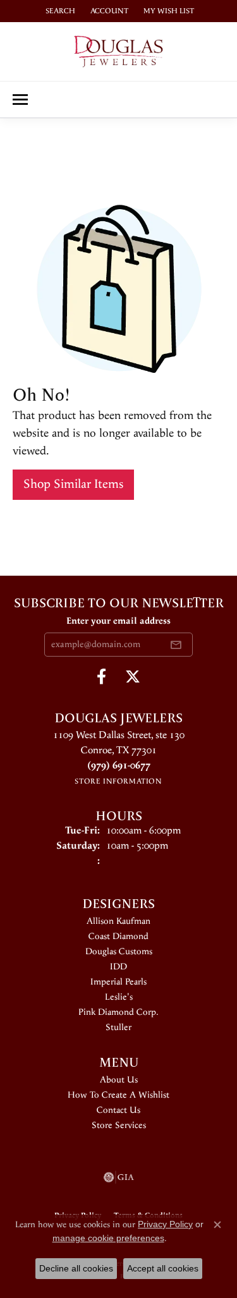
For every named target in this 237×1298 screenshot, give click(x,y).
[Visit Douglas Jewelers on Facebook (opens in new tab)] (101, 676)
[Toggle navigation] (20, 100)
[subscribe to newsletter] (175, 644)
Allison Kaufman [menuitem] (118, 921)
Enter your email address (118, 621)
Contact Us (118, 1110)
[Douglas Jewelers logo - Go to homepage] (118, 51)
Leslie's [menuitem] (119, 997)
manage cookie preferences (108, 1238)
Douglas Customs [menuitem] (118, 951)
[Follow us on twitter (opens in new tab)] (133, 676)
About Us (119, 1080)
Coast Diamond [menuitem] (118, 936)
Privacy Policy (165, 1224)
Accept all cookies (162, 1268)
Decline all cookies (76, 1268)
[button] (59, 11)
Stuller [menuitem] (118, 1027)
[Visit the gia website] (119, 1177)
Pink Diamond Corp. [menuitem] (118, 1012)
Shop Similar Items (73, 484)
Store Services (119, 1125)
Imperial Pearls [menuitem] (118, 982)
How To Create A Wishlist (118, 1095)
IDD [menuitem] (118, 967)
